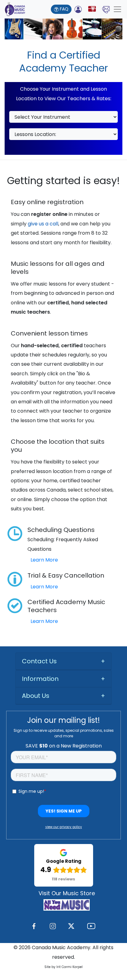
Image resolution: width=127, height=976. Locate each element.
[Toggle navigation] (117, 9)
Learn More (44, 559)
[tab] (63, 661)
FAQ (63, 9)
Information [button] (40, 678)
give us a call (43, 223)
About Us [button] (35, 695)
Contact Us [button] (39, 661)
